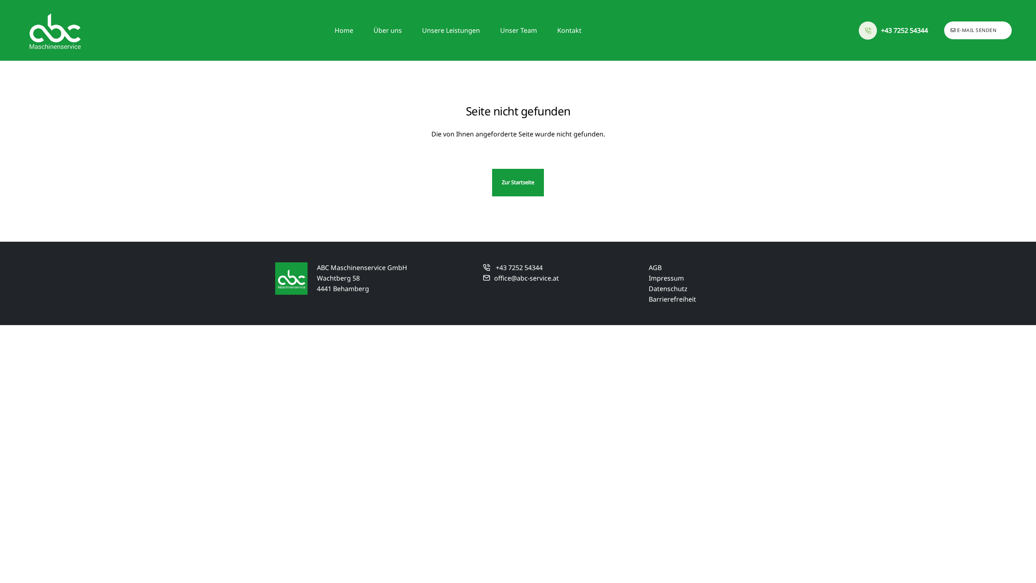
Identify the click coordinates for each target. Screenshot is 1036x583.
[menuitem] (344, 30)
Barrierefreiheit (672, 299)
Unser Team (518, 30)
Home (344, 30)
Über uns (388, 30)
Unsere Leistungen (451, 30)
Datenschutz (668, 288)
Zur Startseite (518, 182)
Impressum (666, 278)
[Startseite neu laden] (54, 30)
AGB (655, 267)
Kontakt (569, 30)
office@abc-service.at (526, 278)
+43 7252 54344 (519, 267)
